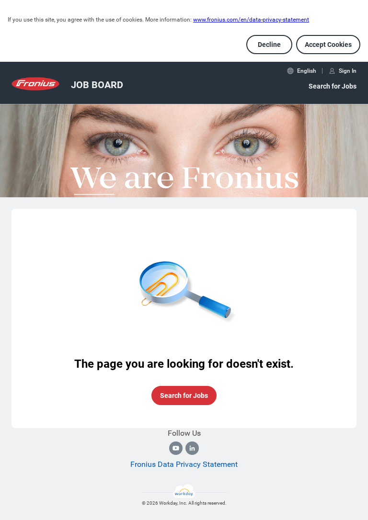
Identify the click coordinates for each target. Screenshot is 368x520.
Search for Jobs (332, 86)
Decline (269, 44)
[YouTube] (176, 448)
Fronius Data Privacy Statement (184, 464)
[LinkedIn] (192, 448)
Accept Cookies (328, 44)
